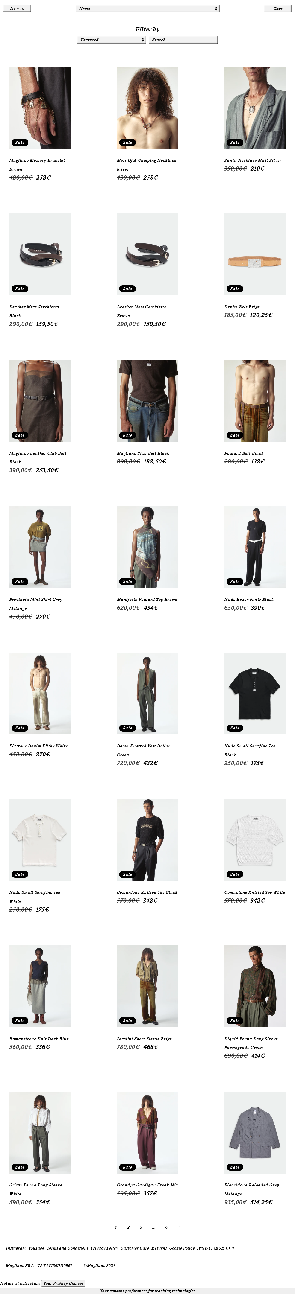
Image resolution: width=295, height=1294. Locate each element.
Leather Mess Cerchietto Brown (142, 311)
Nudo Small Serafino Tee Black (249, 750)
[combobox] (183, 40)
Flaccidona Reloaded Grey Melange (251, 1189)
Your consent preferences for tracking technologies (147, 1290)
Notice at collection (20, 1283)
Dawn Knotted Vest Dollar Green (143, 750)
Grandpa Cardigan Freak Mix (147, 1185)
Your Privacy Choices (63, 1283)
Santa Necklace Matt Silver (253, 160)
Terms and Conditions (67, 1248)
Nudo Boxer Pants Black (249, 599)
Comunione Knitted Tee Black (147, 892)
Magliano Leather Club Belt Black (38, 458)
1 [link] (116, 1227)
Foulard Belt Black (244, 453)
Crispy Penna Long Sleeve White (35, 1189)
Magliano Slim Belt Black (143, 453)
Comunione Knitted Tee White (254, 892)
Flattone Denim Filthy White (38, 746)
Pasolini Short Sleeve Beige (144, 1038)
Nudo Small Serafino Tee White (34, 897)
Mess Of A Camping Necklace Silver (147, 165)
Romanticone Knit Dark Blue (39, 1038)
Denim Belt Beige (242, 306)
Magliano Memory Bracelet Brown (37, 165)
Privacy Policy (104, 1248)
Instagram (16, 1248)
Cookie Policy (182, 1248)
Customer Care (135, 1248)
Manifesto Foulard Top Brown (147, 599)
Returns (159, 1248)
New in (17, 8)
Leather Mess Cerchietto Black (34, 311)
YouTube (36, 1248)
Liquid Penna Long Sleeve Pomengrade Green (251, 1043)
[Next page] (179, 1227)
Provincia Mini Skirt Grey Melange (35, 604)
